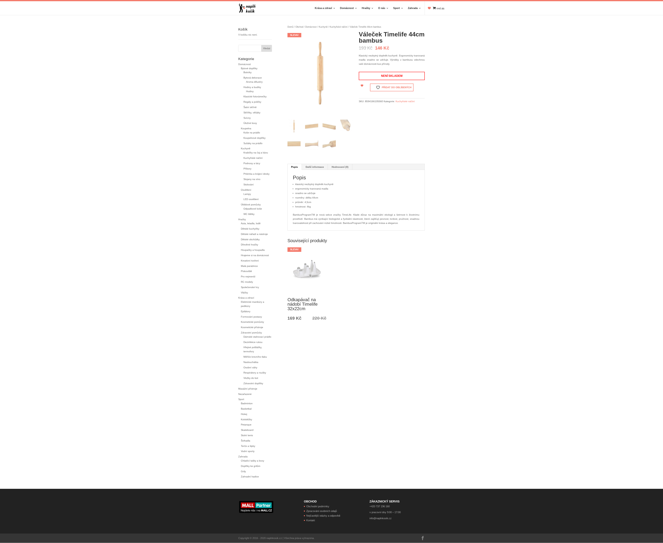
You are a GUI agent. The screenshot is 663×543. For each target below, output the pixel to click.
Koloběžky (246, 419)
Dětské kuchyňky (250, 228)
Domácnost (347, 8)
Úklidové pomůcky (251, 204)
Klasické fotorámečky (255, 96)
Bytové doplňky (249, 68)
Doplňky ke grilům (250, 466)
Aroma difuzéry (254, 81)
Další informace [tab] (315, 167)
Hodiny (250, 91)
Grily (243, 471)
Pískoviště (246, 271)
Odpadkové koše (252, 208)
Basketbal (246, 408)
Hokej (244, 414)
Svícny (247, 118)
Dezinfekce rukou (252, 342)
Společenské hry (250, 287)
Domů (290, 27)
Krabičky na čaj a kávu (255, 152)
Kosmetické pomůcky (252, 322)
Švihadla (245, 440)
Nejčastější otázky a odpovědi (323, 515)
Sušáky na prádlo (252, 143)
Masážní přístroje (247, 388)
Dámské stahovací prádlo (257, 336)
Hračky (366, 8)
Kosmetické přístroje (252, 327)
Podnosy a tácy (251, 163)
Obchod (299, 27)
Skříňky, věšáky (251, 112)
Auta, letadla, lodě (251, 223)
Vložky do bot (250, 378)
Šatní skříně (250, 107)
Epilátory (245, 311)
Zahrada (413, 8)
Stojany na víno (251, 179)
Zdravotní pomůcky (251, 332)
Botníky (247, 72)
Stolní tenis (247, 435)
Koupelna (246, 128)
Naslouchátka (250, 362)
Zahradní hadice (250, 476)
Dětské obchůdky (250, 239)
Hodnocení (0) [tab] (340, 167)
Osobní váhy (250, 367)
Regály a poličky (252, 101)
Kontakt (310, 520)
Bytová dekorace (252, 77)
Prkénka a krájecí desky (256, 173)
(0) (440, 8)
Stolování (248, 184)
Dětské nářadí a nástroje (254, 234)
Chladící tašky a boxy (252, 460)
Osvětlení (246, 189)
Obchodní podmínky (317, 506)
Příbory (247, 168)
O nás (381, 8)
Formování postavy (251, 316)
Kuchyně (323, 27)
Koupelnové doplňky (254, 138)
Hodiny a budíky (252, 87)
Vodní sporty (247, 451)
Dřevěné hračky (249, 244)
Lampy (247, 194)
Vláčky (244, 292)
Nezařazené (245, 394)
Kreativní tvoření (250, 260)
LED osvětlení (251, 199)
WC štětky (248, 214)
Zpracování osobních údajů (321, 511)
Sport (396, 8)
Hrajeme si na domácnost (255, 255)
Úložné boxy (250, 123)
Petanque (246, 424)
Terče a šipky (248, 446)
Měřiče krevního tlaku (255, 356)
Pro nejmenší (248, 276)
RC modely (247, 281)
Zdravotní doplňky (253, 383)
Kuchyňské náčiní (339, 27)
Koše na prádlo (251, 132)
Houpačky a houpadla (253, 250)
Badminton (247, 403)
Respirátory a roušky (254, 372)
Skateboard (247, 430)
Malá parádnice (249, 266)
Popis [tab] (294, 167)
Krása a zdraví (323, 8)
